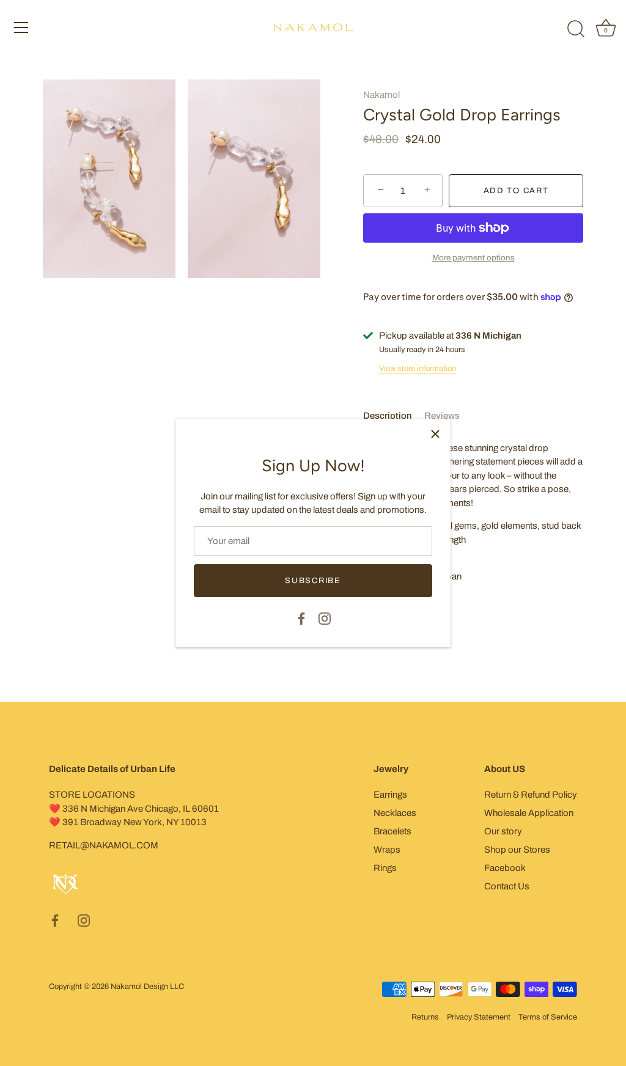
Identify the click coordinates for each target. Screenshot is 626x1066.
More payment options (473, 257)
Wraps (387, 850)
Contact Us (506, 886)
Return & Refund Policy (530, 795)
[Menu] (21, 27)
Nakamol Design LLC (147, 986)
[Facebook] (301, 617)
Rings (385, 868)
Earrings (390, 795)
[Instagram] (325, 617)
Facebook (505, 868)
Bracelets (392, 831)
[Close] (435, 434)
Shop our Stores (517, 850)
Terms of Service (547, 1017)
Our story (503, 831)
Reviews (442, 416)
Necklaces (395, 813)
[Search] (575, 29)
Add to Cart (516, 190)
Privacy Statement (478, 1017)
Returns (425, 1017)
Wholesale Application (528, 813)
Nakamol (381, 95)
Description (387, 416)
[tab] (393, 416)
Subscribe (313, 580)
